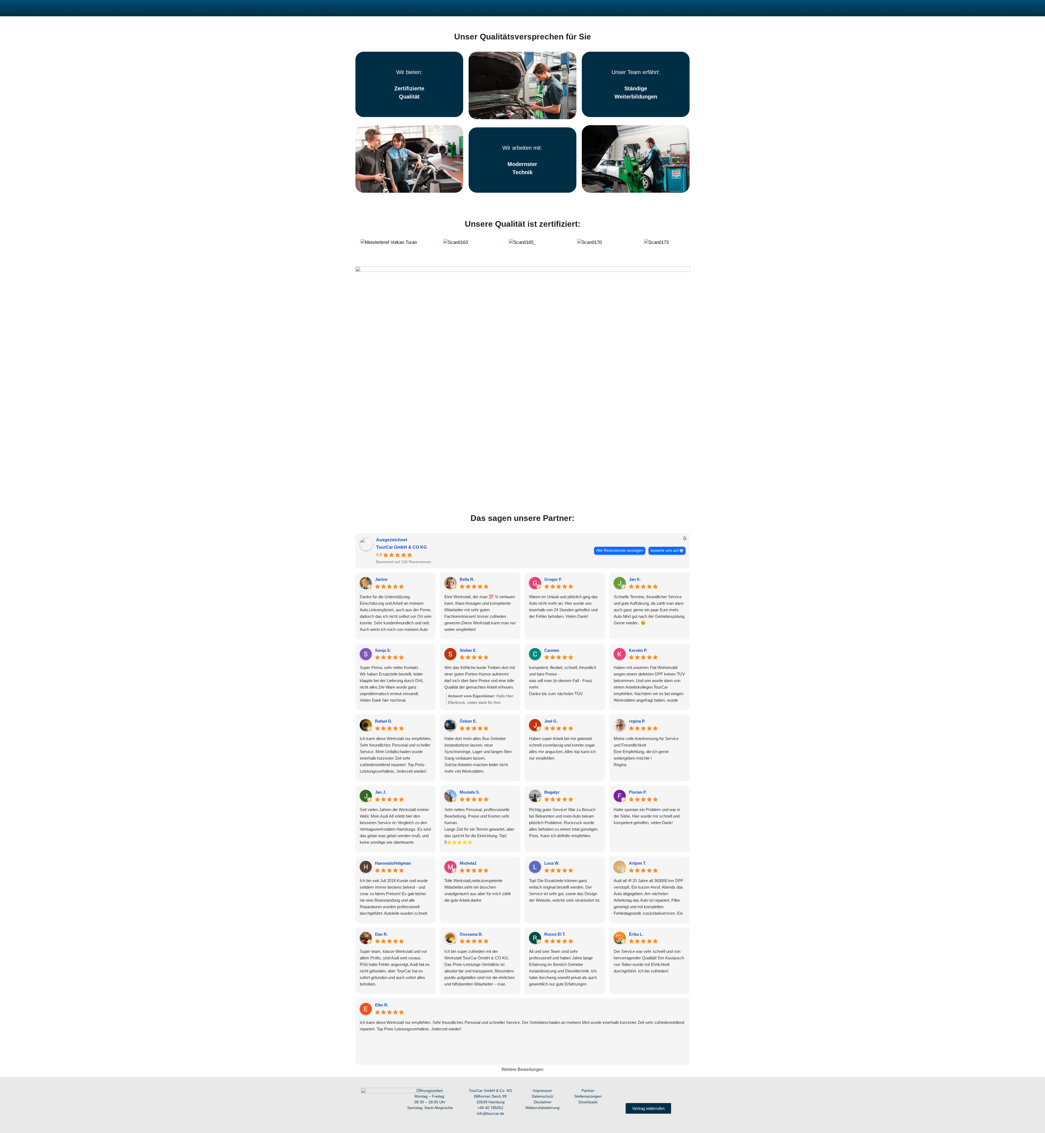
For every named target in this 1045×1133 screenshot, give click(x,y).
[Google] (665, 1093)
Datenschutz (542, 1096)
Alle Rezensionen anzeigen (619, 550)
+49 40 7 (485, 1108)
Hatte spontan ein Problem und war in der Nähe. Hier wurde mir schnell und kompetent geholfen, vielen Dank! (647, 816)
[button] (362, 246)
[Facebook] (620, 1093)
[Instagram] (632, 1093)
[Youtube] (643, 1093)
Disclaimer (543, 1102)
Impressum (542, 1090)
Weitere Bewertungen (522, 1069)
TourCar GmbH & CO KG (401, 547)
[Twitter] (654, 1093)
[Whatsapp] (676, 1093)
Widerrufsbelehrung (542, 1108)
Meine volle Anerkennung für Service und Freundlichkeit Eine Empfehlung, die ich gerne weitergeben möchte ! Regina (646, 751)
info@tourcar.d (489, 1113)
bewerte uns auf (664, 550)
